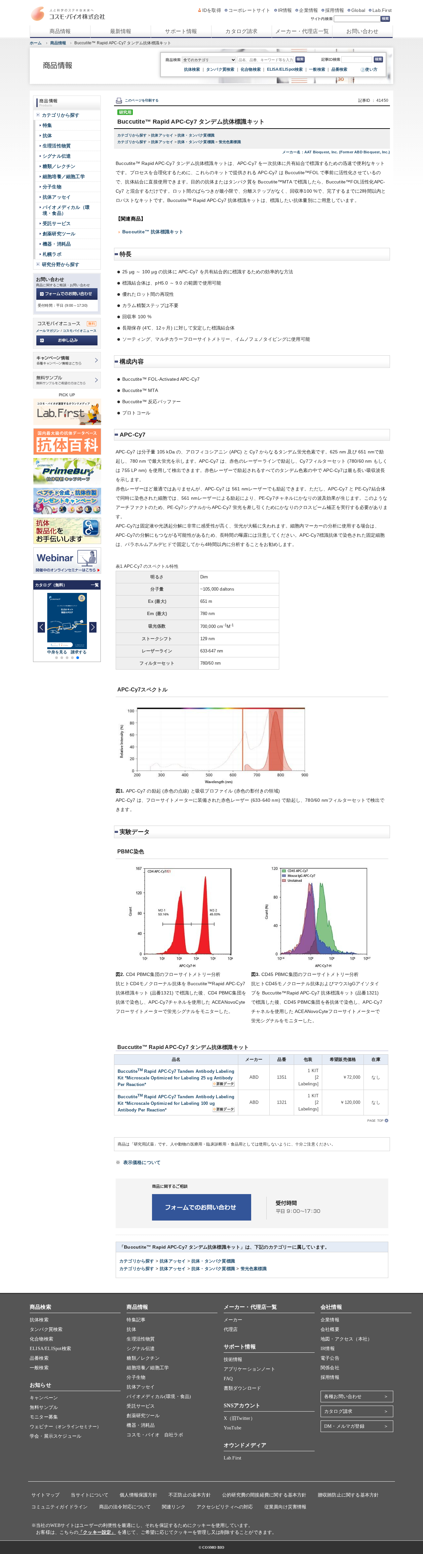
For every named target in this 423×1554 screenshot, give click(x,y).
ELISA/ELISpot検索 (285, 69)
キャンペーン (44, 1397)
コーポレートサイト (249, 10)
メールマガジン (47, 330)
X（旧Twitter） (239, 1418)
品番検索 (339, 69)
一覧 (95, 585)
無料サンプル (44, 1407)
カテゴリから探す (132, 135)
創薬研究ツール (59, 233)
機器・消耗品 (57, 244)
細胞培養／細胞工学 (64, 176)
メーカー (233, 1319)
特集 (47, 125)
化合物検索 (251, 69)
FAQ (228, 1378)
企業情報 (308, 10)
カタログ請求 (241, 31)
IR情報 (285, 10)
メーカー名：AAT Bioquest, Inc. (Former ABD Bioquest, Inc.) (336, 152)
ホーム (36, 43)
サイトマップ (45, 1495)
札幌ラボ (52, 254)
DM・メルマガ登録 (344, 1426)
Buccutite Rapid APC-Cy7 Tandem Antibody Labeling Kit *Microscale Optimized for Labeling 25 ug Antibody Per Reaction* (176, 1078)
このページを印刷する (142, 100)
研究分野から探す (61, 264)
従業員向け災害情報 (285, 1506)
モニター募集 (44, 1417)
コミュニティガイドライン (59, 1506)
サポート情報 (181, 31)
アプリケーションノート (249, 1369)
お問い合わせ (362, 31)
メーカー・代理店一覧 (302, 31)
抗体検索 (192, 69)
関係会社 (330, 1367)
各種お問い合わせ (343, 1396)
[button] (92, 627)
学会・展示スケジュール (55, 1436)
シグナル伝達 (57, 156)
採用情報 (334, 10)
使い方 (371, 69)
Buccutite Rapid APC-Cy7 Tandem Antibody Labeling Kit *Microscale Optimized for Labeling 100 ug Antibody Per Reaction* (176, 1103)
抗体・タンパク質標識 (195, 135)
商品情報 (60, 31)
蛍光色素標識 (230, 142)
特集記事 (136, 1319)
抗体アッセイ (162, 135)
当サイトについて (89, 1495)
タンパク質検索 (220, 69)
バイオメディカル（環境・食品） (66, 210)
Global (358, 10)
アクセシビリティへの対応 (225, 1506)
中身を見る (57, 652)
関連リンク (173, 1506)
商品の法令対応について (125, 1506)
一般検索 (317, 69)
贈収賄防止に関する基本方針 (348, 1495)
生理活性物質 (57, 145)
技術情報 (233, 1359)
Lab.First (382, 10)
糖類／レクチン (59, 166)
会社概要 (330, 1329)
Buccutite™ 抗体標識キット (153, 231)
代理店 (231, 1329)
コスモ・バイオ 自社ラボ (155, 1434)
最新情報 (121, 31)
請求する (79, 652)
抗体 (47, 135)
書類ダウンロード (242, 1388)
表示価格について (142, 1162)
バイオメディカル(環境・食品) (159, 1396)
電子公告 (330, 1358)
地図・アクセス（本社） (346, 1339)
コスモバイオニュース (79, 330)
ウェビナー (65, 1426)
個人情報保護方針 (138, 1495)
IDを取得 (211, 10)
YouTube (232, 1427)
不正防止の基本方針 (190, 1495)
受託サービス (57, 223)
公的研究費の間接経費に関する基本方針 (264, 1495)
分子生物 (52, 186)
